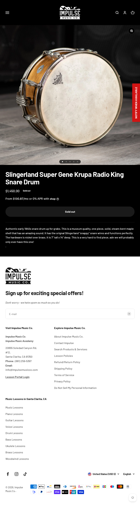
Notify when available (136, 103)
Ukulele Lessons (15, 446)
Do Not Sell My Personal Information (75, 387)
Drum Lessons (14, 433)
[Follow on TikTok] (25, 474)
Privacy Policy (62, 381)
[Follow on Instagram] (16, 474)
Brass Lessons (14, 452)
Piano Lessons (14, 413)
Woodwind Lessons (17, 458)
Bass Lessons (13, 439)
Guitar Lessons (14, 420)
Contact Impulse (64, 343)
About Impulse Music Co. (68, 336)
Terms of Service (64, 375)
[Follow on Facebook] (7, 474)
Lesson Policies (63, 355)
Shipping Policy (63, 368)
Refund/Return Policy (67, 362)
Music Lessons (14, 407)
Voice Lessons (14, 426)
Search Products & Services (70, 349)
